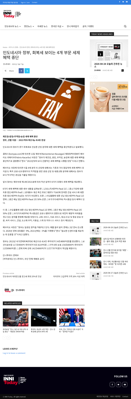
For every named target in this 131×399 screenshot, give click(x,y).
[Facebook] (119, 1)
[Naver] (123, 1)
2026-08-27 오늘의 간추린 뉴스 (115, 273)
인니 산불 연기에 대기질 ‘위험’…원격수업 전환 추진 (115, 251)
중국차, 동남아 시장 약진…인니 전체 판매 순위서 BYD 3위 (43, 330)
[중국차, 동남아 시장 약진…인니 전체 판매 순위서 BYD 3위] (44, 317)
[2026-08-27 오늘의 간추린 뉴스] (95, 276)
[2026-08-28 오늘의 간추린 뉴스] (109, 53)
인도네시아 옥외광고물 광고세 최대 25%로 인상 (22, 276)
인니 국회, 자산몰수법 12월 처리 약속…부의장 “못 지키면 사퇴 (115, 262)
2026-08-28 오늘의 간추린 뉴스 (108, 65)
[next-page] (8, 337)
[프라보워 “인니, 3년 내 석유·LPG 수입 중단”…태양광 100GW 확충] (15, 317)
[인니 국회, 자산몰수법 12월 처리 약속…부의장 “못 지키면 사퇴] (95, 264)
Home (5, 47)
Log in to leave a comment (14, 353)
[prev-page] (4, 337)
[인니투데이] (9, 290)
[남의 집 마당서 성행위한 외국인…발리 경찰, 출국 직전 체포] (95, 242)
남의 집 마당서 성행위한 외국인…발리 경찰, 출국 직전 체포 (114, 240)
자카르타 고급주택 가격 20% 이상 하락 (69, 276)
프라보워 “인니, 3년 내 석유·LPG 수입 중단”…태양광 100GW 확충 (15, 330)
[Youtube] (126, 1)
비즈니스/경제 (13, 47)
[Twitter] (27, 70)
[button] (125, 26)
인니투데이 (6, 64)
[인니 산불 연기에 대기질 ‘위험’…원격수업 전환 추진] (95, 253)
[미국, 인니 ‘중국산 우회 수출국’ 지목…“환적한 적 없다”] (72, 317)
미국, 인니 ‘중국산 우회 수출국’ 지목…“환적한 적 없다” (71, 330)
